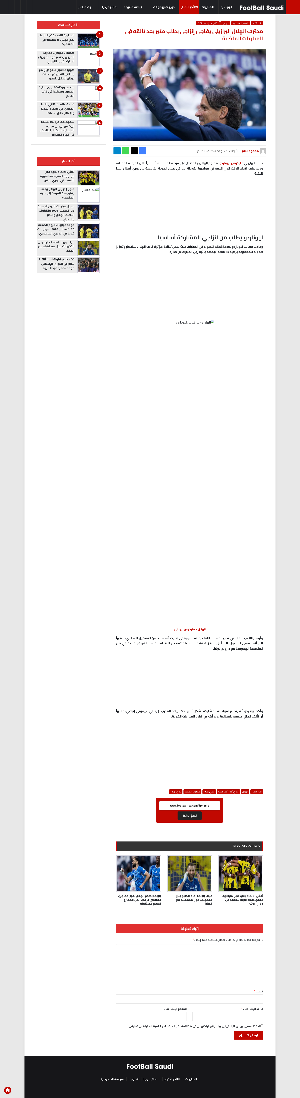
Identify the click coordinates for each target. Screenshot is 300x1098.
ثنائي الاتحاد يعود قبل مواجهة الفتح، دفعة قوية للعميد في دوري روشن (242, 899)
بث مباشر (85, 7)
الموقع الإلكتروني (175, 1008)
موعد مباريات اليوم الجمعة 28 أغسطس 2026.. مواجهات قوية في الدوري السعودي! (55, 229)
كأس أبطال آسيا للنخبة (207, 23)
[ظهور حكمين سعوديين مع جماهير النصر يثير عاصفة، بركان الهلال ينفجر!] (88, 76)
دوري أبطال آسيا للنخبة (228, 792)
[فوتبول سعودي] (262, 7)
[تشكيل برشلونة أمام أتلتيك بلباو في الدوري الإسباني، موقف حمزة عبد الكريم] (88, 265)
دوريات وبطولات (164, 7)
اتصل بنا (134, 1079)
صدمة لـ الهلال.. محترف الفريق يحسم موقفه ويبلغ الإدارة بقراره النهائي (56, 57)
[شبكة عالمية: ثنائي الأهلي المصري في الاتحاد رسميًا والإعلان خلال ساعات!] (88, 110)
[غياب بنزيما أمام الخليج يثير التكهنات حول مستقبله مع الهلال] (189, 873)
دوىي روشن (209, 792)
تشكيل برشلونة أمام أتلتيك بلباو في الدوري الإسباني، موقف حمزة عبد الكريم (56, 264)
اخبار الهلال (257, 792)
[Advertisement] (189, 288)
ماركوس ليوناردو (231, 163)
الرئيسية (226, 7)
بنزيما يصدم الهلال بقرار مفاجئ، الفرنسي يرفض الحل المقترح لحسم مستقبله (139, 899)
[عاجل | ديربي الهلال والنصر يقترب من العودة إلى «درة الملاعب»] (88, 195)
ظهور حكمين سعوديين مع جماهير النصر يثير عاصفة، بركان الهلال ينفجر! (56, 74)
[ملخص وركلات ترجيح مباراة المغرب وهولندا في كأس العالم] (88, 93)
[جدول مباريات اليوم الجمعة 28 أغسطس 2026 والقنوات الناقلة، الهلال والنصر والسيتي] (88, 212)
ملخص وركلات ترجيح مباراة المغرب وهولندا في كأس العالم (56, 91)
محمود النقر (250, 151)
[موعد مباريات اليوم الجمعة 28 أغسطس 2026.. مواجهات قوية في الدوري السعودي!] (88, 231)
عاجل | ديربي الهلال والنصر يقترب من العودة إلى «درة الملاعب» (57, 193)
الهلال (225, 23)
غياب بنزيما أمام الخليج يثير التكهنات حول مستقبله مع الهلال (194, 899)
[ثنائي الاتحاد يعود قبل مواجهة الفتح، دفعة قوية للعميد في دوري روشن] (240, 873)
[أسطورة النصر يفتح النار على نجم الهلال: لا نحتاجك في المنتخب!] (88, 41)
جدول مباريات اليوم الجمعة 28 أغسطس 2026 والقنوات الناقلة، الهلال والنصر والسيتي (56, 213)
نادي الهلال (176, 792)
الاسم (258, 991)
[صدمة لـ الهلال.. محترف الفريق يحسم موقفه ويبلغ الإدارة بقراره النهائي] (88, 59)
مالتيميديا (109, 7)
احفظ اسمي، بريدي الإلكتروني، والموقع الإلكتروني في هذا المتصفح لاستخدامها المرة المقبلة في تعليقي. (194, 1026)
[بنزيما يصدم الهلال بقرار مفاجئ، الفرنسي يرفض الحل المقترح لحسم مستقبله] (138, 873)
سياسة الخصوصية (112, 1079)
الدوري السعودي (240, 23)
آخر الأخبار (187, 7)
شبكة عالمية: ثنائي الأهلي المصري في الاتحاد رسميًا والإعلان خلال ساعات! (56, 109)
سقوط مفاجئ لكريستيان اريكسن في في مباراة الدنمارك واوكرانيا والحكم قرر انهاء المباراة (56, 128)
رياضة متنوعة (133, 7)
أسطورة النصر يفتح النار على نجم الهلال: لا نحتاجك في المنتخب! (56, 40)
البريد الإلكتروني (252, 1008)
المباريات (207, 7)
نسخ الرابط (190, 815)
